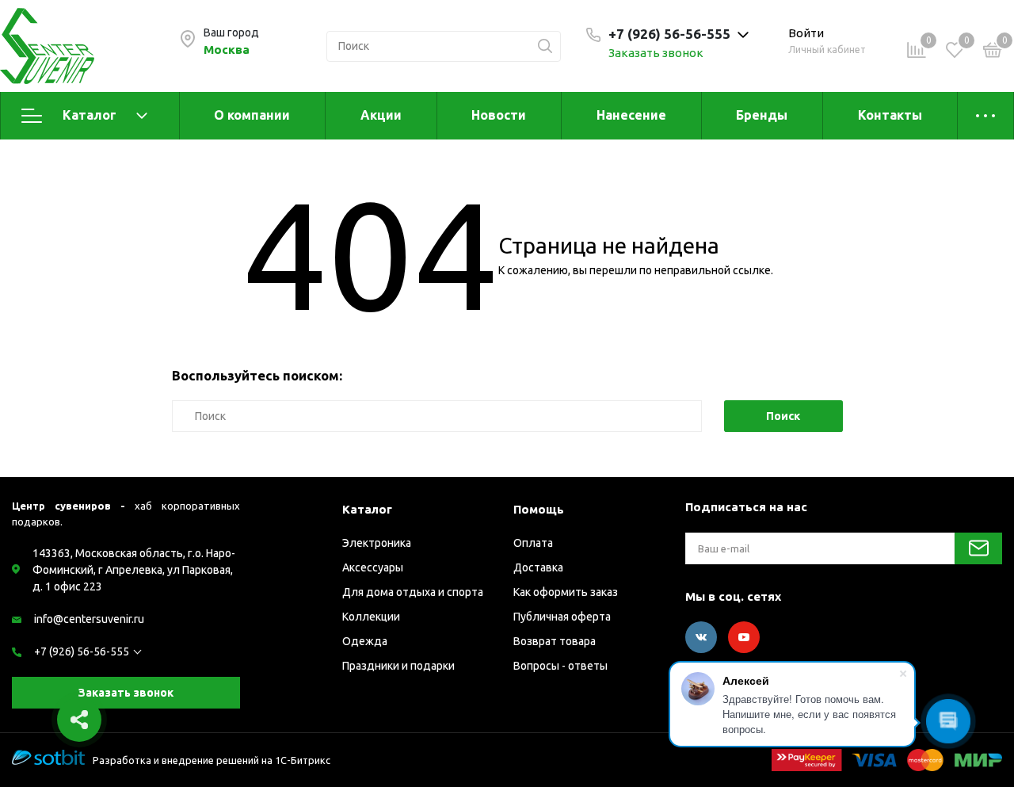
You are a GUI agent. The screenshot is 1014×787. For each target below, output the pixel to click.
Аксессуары (372, 567)
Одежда (364, 641)
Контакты (890, 115)
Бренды (761, 115)
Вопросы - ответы (560, 665)
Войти (806, 33)
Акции (381, 115)
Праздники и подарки (398, 665)
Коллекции (371, 616)
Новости (498, 115)
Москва (227, 49)
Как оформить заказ (565, 592)
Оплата (533, 543)
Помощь (538, 509)
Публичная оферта (562, 616)
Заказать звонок (655, 52)
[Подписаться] (978, 548)
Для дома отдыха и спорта (412, 592)
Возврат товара (554, 641)
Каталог (89, 115)
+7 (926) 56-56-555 (81, 651)
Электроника (376, 543)
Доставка (538, 567)
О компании (252, 115)
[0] (992, 52)
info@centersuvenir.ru (89, 619)
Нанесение (631, 115)
